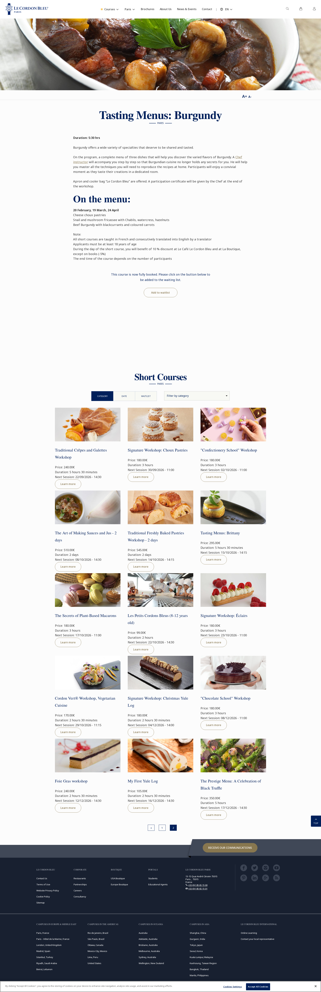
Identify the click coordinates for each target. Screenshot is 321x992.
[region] (160, 986)
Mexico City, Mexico (97, 951)
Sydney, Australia (147, 957)
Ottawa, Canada (95, 945)
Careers (78, 890)
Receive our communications (230, 848)
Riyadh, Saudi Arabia (46, 963)
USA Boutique (118, 878)
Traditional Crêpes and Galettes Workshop (81, 453)
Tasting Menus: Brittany (220, 532)
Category (102, 396)
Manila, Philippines (199, 975)
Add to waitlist (160, 292)
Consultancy (80, 896)
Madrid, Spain (43, 951)
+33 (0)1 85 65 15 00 (197, 885)
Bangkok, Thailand (199, 969)
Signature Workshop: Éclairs (224, 615)
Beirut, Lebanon (44, 969)
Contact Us (41, 878)
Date (124, 396)
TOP (315, 823)
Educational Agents (158, 884)
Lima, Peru (93, 957)
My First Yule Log (143, 781)
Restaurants (80, 878)
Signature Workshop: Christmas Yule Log (158, 701)
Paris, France (42, 932)
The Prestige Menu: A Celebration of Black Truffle (231, 784)
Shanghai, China (198, 932)
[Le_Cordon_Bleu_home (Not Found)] (27, 9)
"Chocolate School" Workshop (225, 698)
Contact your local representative (257, 938)
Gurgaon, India (197, 938)
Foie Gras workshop (71, 781)
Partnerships (80, 884)
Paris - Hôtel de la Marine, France (52, 938)
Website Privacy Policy (47, 890)
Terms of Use (43, 884)
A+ (244, 96)
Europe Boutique (119, 884)
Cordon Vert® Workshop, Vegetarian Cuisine (85, 701)
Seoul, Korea (196, 951)
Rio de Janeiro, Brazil (98, 932)
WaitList (146, 396)
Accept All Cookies (258, 986)
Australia (143, 932)
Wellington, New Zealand (151, 963)
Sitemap (40, 902)
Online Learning (249, 932)
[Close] (315, 986)
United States (94, 963)
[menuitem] (287, 9)
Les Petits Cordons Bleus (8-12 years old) (158, 619)
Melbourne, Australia (149, 951)
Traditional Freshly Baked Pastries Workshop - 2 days (156, 536)
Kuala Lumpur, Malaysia (201, 957)
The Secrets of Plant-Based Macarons (85, 615)
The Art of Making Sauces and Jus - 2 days (86, 536)
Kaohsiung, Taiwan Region (203, 963)
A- (250, 97)
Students (153, 878)
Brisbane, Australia (148, 945)
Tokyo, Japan (196, 945)
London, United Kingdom (49, 945)
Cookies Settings (232, 986)
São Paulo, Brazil (96, 938)
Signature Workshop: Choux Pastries (158, 450)
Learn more (68, 484)
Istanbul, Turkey (44, 957)
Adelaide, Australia (148, 938)
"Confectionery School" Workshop (229, 450)
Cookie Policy (43, 896)
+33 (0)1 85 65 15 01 (197, 888)
